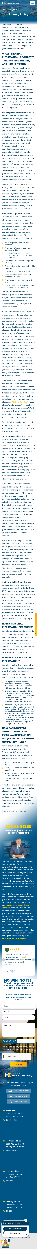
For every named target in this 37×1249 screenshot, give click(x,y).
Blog (28, 1082)
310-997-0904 (12, 1150)
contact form (18, 187)
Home (4, 10)
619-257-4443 (12, 1211)
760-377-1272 (11, 1181)
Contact (24, 1085)
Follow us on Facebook (21, 1091)
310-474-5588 (11, 1120)
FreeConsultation (36, 624)
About (17, 1082)
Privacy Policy (28, 1049)
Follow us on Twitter (20, 1101)
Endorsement (15, 1085)
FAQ (32, 1082)
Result (23, 1082)
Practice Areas (8, 1082)
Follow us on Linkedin (21, 1096)
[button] (33, 959)
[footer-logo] (18, 1075)
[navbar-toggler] (32, 3)
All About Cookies (19, 402)
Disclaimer (13, 1049)
